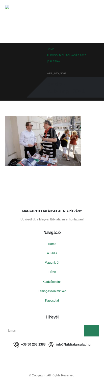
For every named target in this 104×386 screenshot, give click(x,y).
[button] (95, 21)
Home (52, 243)
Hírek (52, 272)
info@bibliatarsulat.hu (73, 344)
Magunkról (52, 262)
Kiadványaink (52, 281)
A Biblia (52, 253)
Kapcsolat (52, 300)
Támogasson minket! (52, 291)
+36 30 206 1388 (32, 344)
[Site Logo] (21, 21)
